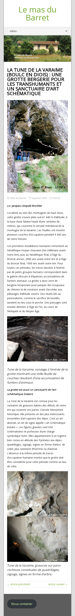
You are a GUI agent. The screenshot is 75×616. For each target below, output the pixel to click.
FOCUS (56, 198)
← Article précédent (18, 584)
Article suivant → (58, 584)
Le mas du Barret (37, 13)
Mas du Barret (18, 198)
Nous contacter (21, 604)
